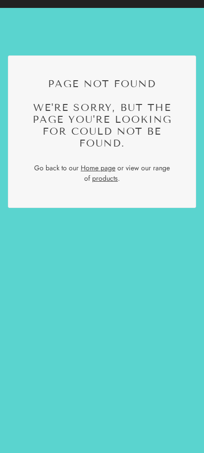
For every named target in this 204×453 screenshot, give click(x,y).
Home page (98, 168)
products (105, 178)
